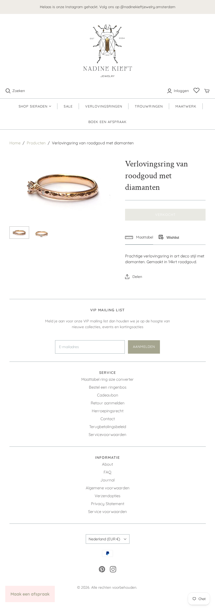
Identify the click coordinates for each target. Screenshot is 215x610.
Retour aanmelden (108, 402)
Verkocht (165, 214)
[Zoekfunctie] (8, 91)
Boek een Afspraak (107, 122)
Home (14, 142)
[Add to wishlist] (161, 237)
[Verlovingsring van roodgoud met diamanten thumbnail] (19, 232)
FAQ (107, 472)
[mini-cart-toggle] (207, 91)
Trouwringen (149, 106)
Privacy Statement (107, 503)
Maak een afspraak (30, 594)
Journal (107, 479)
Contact (107, 418)
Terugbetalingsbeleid (107, 426)
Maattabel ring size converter (107, 379)
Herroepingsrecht (107, 410)
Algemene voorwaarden (108, 487)
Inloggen (181, 90)
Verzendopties (107, 495)
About (107, 464)
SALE (68, 106)
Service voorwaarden (107, 511)
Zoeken (18, 90)
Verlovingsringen (103, 106)
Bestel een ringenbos (107, 387)
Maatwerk (185, 106)
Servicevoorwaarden (107, 434)
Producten (36, 142)
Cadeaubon (107, 395)
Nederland (104, 539)
